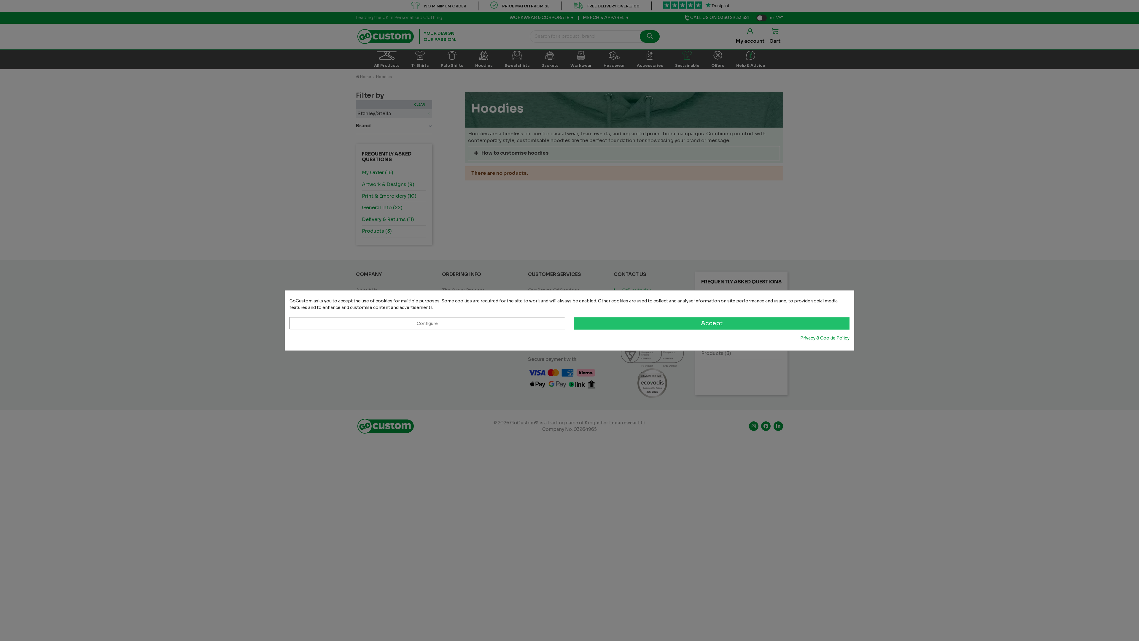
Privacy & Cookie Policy (825, 338)
